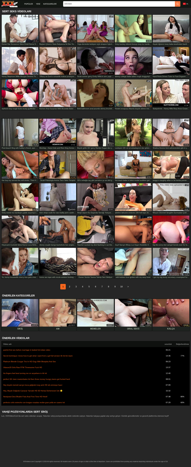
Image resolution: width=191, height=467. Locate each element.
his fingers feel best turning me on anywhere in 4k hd (25, 373)
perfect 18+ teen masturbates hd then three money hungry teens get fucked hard (36, 379)
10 (121, 287)
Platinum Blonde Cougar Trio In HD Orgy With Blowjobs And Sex (29, 361)
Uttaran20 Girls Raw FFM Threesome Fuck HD (22, 367)
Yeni (38, 4)
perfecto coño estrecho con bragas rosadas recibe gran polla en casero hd (34, 402)
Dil (187, 4)
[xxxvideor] (9, 4)
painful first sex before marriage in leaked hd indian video (26, 350)
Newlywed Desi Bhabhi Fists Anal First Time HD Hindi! (25, 397)
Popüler (28, 4)
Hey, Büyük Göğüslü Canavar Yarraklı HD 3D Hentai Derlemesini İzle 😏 (32, 391)
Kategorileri (50, 4)
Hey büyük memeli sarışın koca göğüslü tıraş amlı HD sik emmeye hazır (32, 385)
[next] (128, 286)
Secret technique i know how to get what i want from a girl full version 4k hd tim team (38, 356)
